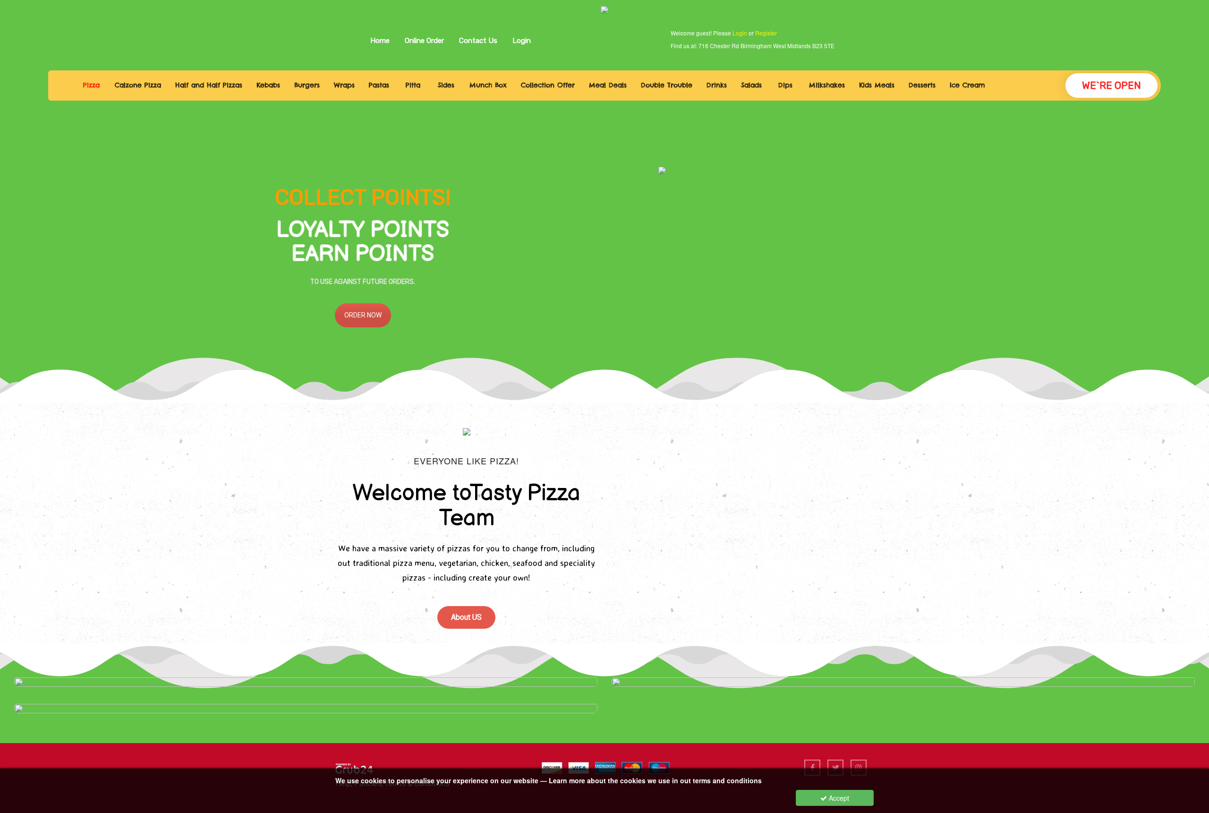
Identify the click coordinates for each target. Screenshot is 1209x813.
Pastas (379, 85)
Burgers (307, 85)
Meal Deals (608, 85)
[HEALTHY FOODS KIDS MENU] (305, 707)
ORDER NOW (363, 315)
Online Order (424, 40)
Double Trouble (666, 85)
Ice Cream (967, 85)
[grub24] (354, 767)
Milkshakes (827, 85)
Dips (785, 85)
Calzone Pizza (138, 85)
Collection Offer (548, 85)
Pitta (413, 85)
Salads (751, 85)
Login (521, 40)
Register (766, 33)
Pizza (91, 85)
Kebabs (268, 85)
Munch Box (488, 85)
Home (380, 40)
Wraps (344, 85)
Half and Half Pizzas (208, 85)
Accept (838, 798)
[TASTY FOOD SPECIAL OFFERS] (305, 681)
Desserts (922, 85)
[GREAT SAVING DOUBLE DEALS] (903, 681)
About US (466, 617)
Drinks (717, 85)
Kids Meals (876, 85)
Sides (446, 85)
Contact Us (478, 40)
